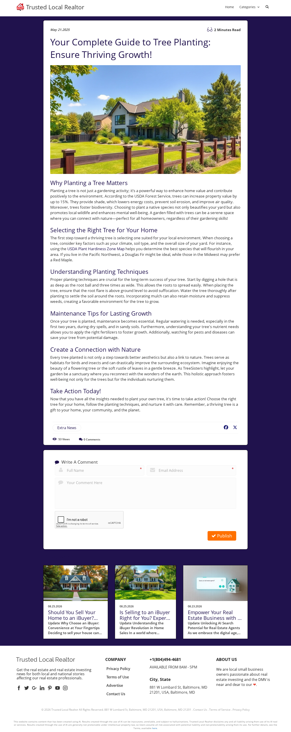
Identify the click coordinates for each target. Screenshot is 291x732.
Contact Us (200, 710)
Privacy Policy (241, 710)
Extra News (66, 427)
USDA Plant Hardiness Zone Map (96, 248)
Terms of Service (220, 710)
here (154, 728)
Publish (224, 536)
